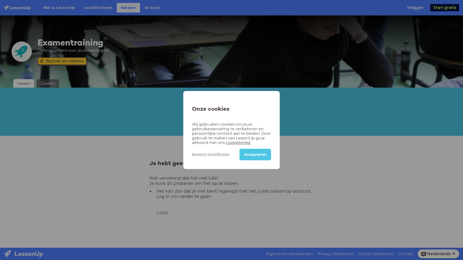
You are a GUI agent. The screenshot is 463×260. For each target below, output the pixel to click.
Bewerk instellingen (211, 154)
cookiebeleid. (238, 142)
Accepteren (255, 154)
